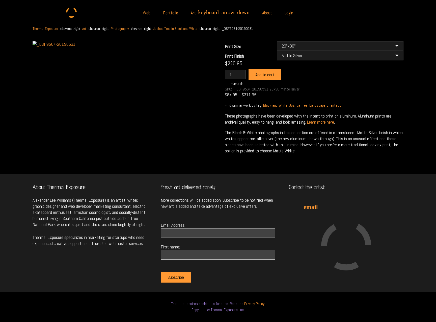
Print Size (233, 46)
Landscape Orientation (326, 105)
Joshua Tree (298, 105)
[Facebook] (328, 207)
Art (84, 28)
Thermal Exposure (45, 28)
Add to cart (264, 75)
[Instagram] (346, 207)
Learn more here (320, 122)
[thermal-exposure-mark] (71, 13)
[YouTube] (363, 207)
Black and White (275, 105)
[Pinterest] (381, 207)
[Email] (310, 207)
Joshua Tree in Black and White (175, 28)
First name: (170, 247)
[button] (202, 59)
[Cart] (391, 12)
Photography (120, 28)
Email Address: (173, 225)
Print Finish (234, 56)
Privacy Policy (254, 303)
